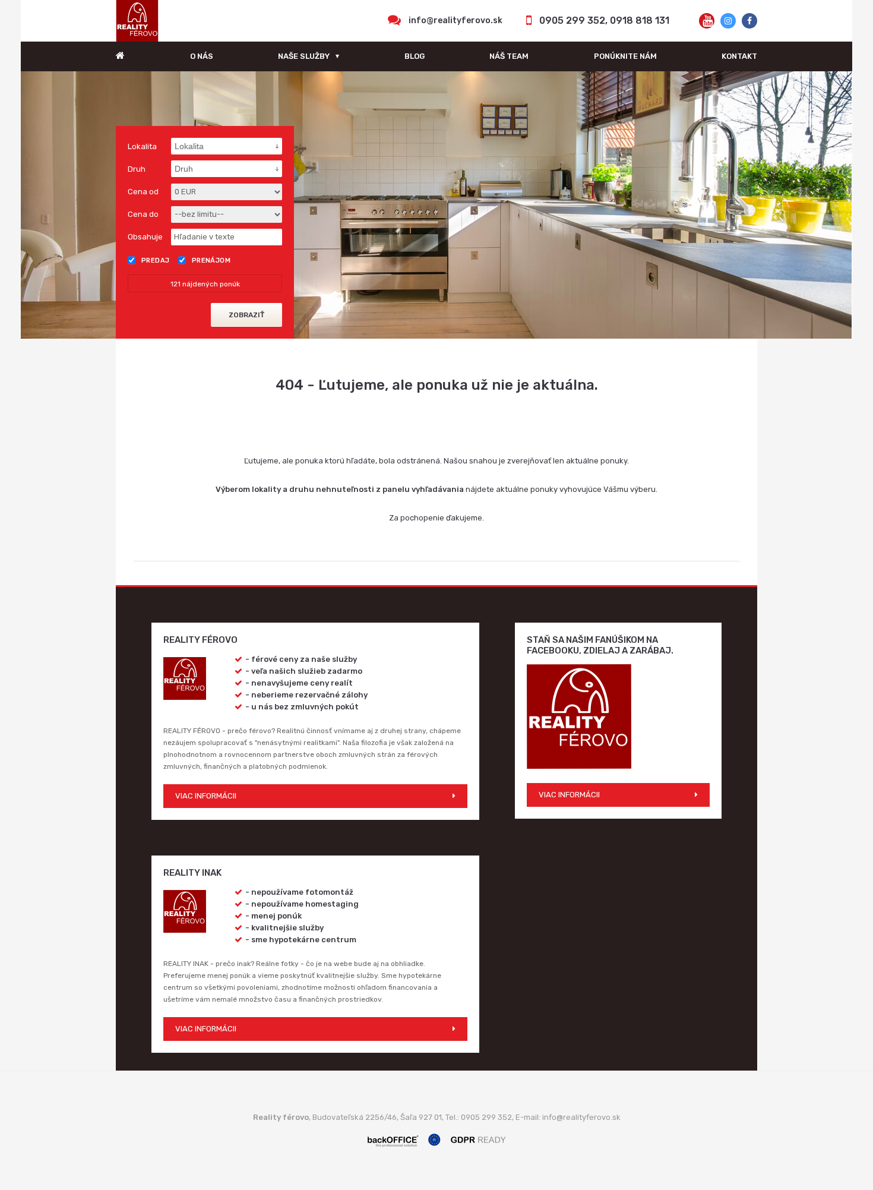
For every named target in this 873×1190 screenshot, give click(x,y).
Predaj (155, 260)
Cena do (143, 214)
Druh (137, 169)
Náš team (509, 56)
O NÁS (201, 56)
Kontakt (739, 56)
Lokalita (142, 146)
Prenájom (211, 260)
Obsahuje (145, 236)
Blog (414, 56)
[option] (436, 205)
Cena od (143, 191)
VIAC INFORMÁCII (205, 795)
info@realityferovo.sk (455, 20)
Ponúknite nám (625, 56)
